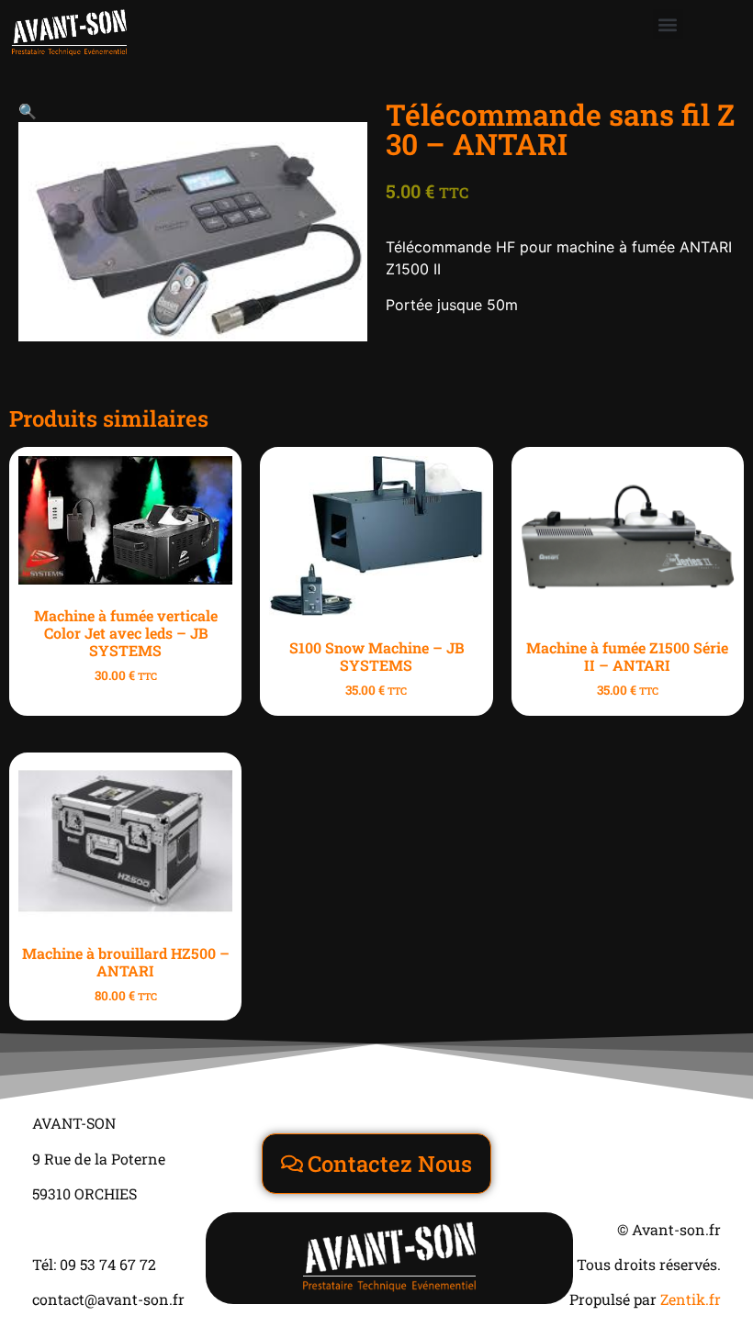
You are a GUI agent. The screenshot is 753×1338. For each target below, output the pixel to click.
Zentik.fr (690, 1299)
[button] (668, 24)
